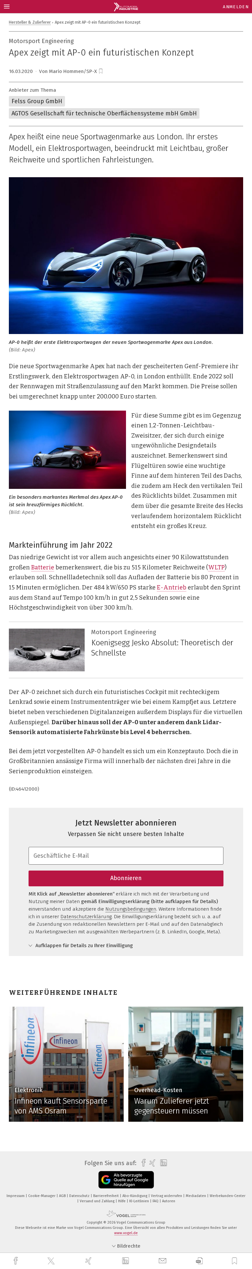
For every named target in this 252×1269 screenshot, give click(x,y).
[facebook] (16, 1261)
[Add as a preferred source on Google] (126, 1179)
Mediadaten (196, 1196)
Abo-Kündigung (135, 1196)
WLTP (216, 567)
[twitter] (52, 1261)
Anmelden (236, 7)
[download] (199, 1261)
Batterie (42, 567)
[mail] (163, 1261)
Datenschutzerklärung (86, 917)
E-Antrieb (171, 587)
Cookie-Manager (42, 1196)
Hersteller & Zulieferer (30, 22)
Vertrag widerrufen (167, 1196)
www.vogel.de (126, 1233)
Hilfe (122, 1201)
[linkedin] (126, 1261)
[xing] (89, 1261)
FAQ (156, 1201)
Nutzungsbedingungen (130, 909)
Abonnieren (126, 878)
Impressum (16, 1196)
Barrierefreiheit (106, 1196)
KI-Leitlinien (139, 1201)
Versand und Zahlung (98, 1201)
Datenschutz (80, 1196)
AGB (63, 1196)
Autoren (168, 1201)
